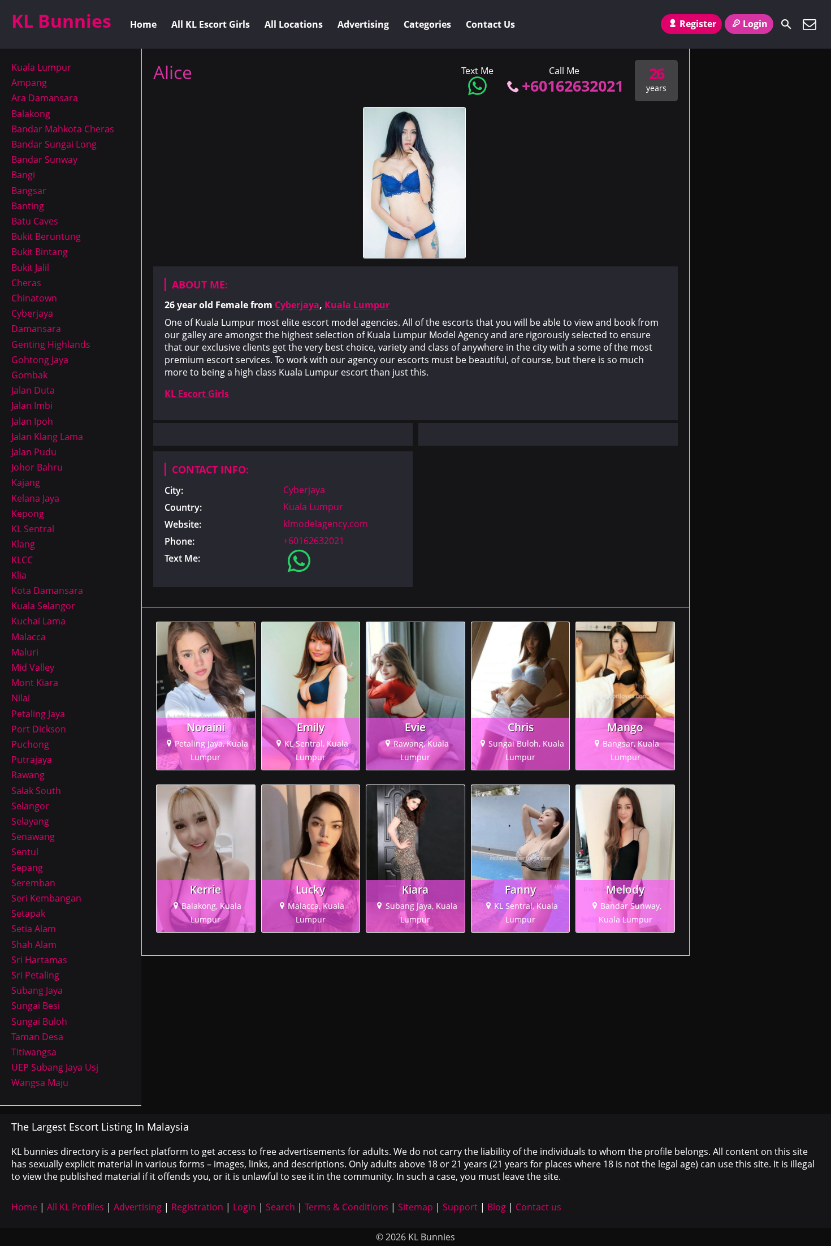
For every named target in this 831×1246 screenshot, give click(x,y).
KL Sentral (32, 529)
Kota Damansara (47, 590)
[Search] (786, 24)
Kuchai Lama (38, 621)
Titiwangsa (34, 1052)
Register (697, 24)
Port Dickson (38, 729)
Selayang (30, 821)
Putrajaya (31, 759)
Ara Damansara (44, 98)
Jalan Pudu (34, 452)
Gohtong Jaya (39, 359)
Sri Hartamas (39, 960)
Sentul (24, 852)
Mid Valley (32, 667)
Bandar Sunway (44, 159)
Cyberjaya (297, 305)
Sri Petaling (35, 975)
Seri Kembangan (46, 898)
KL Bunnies (61, 20)
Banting (27, 206)
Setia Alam (33, 928)
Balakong (30, 113)
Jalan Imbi (32, 405)
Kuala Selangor (43, 606)
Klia (19, 575)
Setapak (28, 913)
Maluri (24, 652)
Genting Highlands (50, 344)
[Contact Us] (809, 24)
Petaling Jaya (38, 714)
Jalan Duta (33, 390)
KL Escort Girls (197, 393)
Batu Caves (34, 221)
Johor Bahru (37, 467)
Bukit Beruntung (46, 236)
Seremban (33, 883)
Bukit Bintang (39, 251)
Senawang (33, 836)
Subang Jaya (37, 990)
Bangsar (28, 190)
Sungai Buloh (39, 1021)
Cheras (26, 283)
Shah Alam (34, 944)
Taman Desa (37, 1037)
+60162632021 (573, 85)
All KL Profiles (75, 1207)
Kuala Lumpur (356, 305)
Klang (23, 544)
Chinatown (34, 298)
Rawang (28, 775)
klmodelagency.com (325, 524)
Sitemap (415, 1207)
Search (280, 1207)
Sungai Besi (35, 1005)
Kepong (27, 513)
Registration (197, 1207)
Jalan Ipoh (32, 421)
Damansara (36, 328)
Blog (496, 1207)
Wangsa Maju (39, 1082)
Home (143, 24)
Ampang (29, 82)
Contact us (538, 1207)
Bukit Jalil (30, 267)
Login (755, 24)
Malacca (28, 637)
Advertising (363, 24)
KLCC (22, 560)
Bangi (23, 175)
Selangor (30, 806)
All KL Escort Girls (210, 24)
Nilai (20, 698)
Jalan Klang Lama (47, 436)
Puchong (30, 744)
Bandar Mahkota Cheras (62, 129)
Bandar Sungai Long (54, 144)
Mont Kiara (34, 682)
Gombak (29, 375)
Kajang (25, 482)
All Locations (294, 24)
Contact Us (490, 24)
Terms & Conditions (346, 1207)
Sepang (27, 867)
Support (460, 1207)
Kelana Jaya (35, 498)
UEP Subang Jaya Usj (54, 1067)
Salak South (36, 790)
